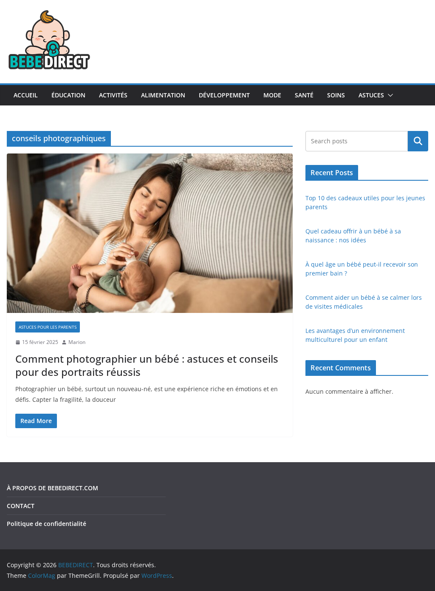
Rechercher (418, 141)
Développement (224, 95)
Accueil (26, 95)
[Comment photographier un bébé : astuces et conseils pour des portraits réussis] (150, 233)
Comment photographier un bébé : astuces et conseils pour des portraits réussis (146, 365)
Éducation (68, 95)
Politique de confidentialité (46, 524)
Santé (304, 95)
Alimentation (163, 95)
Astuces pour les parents (47, 327)
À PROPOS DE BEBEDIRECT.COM (52, 488)
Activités (113, 95)
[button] (388, 95)
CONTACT (20, 506)
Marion (76, 342)
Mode (272, 95)
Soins (336, 95)
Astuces (371, 95)
